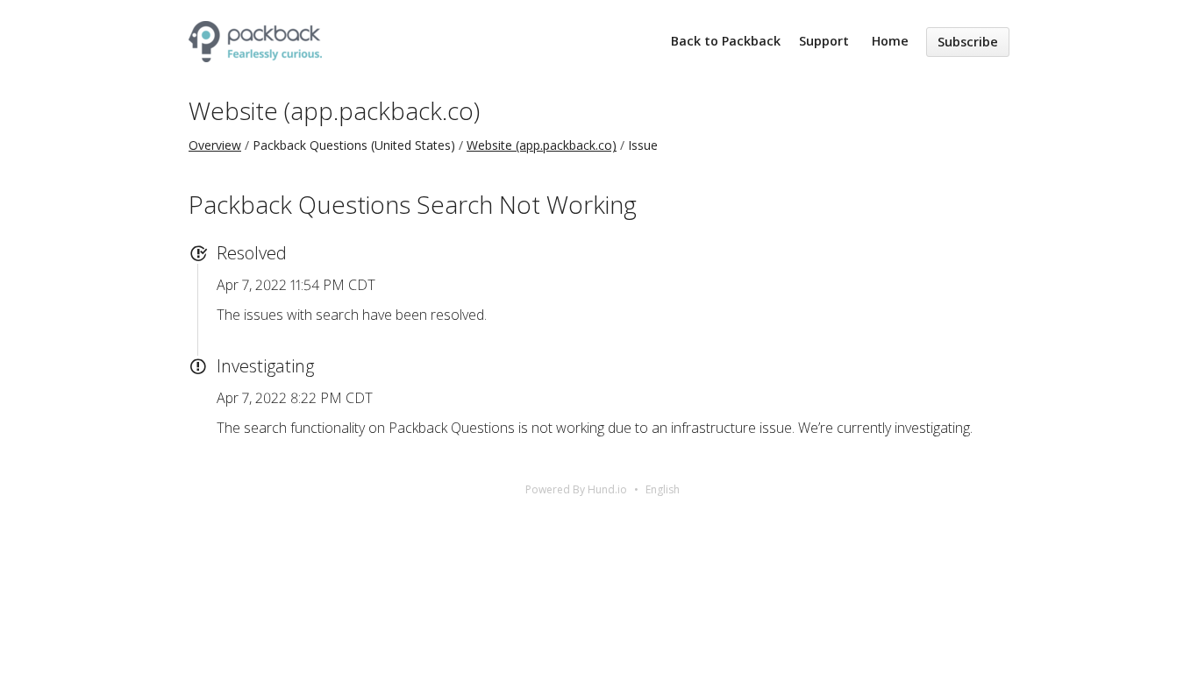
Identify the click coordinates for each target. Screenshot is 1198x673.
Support (824, 40)
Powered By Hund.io (576, 489)
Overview (215, 145)
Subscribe (968, 41)
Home (890, 40)
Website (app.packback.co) (334, 110)
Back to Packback (726, 40)
